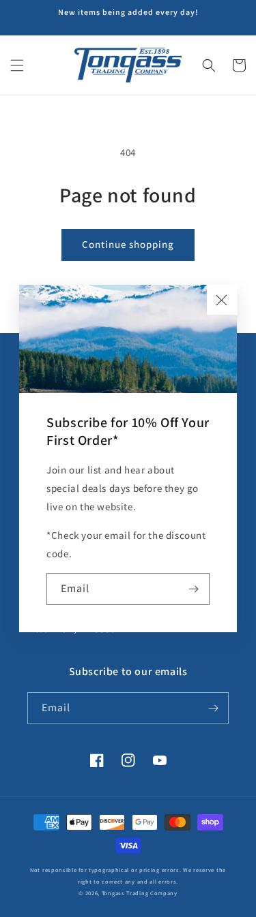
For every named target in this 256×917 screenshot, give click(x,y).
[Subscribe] (194, 589)
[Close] (222, 300)
